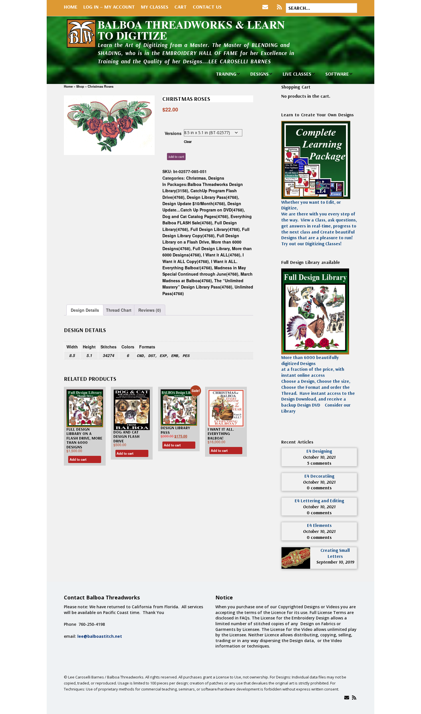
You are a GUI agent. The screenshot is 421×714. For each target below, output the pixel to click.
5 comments (319, 463)
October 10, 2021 (319, 457)
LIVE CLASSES (297, 74)
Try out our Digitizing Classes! (311, 243)
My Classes (154, 6)
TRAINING (226, 74)
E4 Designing (319, 451)
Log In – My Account (109, 6)
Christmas (196, 178)
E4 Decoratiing (319, 476)
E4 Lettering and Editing (319, 500)
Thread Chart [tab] (118, 310)
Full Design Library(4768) (215, 229)
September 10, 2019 (335, 562)
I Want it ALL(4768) (221, 255)
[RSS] (279, 7)
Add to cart (176, 156)
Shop (80, 86)
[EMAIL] (266, 7)
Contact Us (207, 6)
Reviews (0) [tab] (149, 310)
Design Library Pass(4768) (212, 197)
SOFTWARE (337, 74)
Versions (173, 133)
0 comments (319, 488)
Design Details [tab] (85, 310)
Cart (180, 6)
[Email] (347, 697)
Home (70, 6)
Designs (216, 178)
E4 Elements (319, 525)
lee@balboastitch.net (99, 636)
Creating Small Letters (335, 553)
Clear (188, 141)
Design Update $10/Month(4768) (193, 203)
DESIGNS (259, 74)
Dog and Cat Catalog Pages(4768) (195, 216)
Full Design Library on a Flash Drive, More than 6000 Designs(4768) (201, 242)
